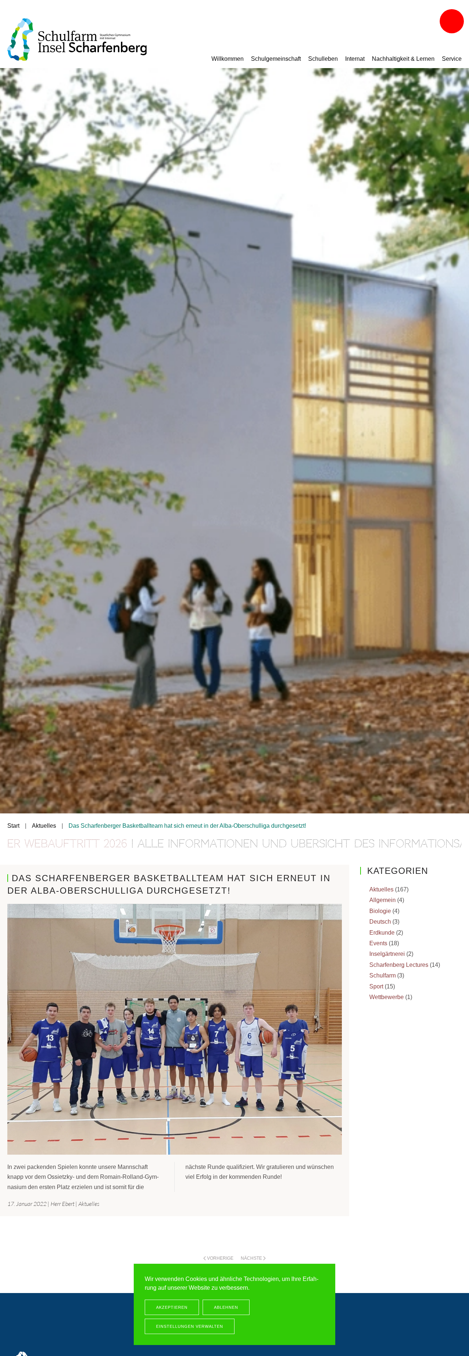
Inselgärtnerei (387, 954)
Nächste (251, 1258)
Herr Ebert (62, 1203)
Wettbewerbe (386, 997)
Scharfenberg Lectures (398, 965)
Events (378, 943)
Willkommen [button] (227, 59)
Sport (376, 986)
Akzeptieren (172, 1307)
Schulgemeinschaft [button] (276, 59)
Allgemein (382, 900)
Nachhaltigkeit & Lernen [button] (403, 59)
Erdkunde (382, 933)
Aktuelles (88, 1203)
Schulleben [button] (323, 59)
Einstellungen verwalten (189, 1326)
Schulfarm (382, 975)
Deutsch (380, 922)
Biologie (380, 911)
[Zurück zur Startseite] (77, 39)
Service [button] (452, 59)
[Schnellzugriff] (452, 22)
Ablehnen (226, 1307)
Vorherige (220, 1258)
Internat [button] (355, 59)
